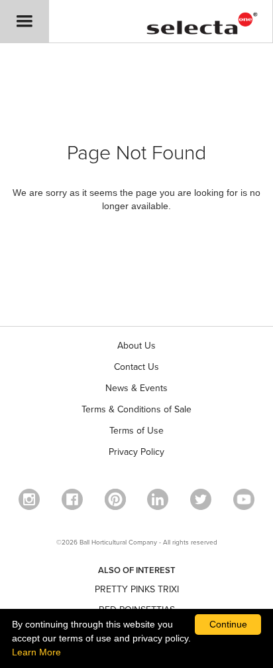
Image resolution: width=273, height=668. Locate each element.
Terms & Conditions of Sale (136, 409)
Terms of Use (136, 430)
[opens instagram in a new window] (29, 499)
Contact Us (136, 367)
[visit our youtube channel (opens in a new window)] (244, 499)
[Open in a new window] (115, 499)
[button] (24, 21)
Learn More (36, 652)
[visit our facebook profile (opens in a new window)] (72, 499)
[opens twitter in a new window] (201, 499)
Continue (228, 624)
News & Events (136, 388)
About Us (136, 345)
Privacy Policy (136, 452)
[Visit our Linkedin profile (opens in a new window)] (157, 499)
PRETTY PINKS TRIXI (137, 589)
